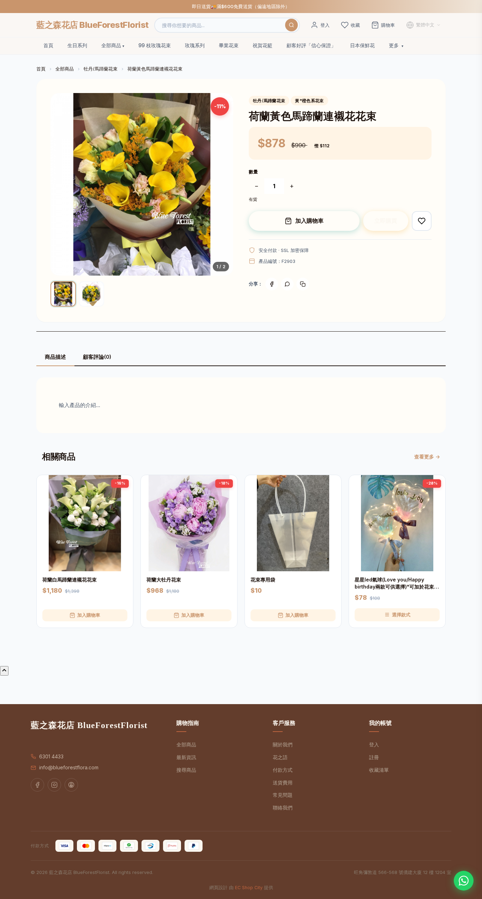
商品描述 (55, 356)
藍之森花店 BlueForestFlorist (92, 25)
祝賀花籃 (262, 45)
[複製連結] (302, 284)
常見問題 (283, 795)
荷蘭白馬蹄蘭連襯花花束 (69, 580)
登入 (374, 744)
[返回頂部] (4, 671)
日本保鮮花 (362, 45)
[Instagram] (54, 785)
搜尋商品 (186, 770)
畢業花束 (229, 45)
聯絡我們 (283, 808)
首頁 (48, 45)
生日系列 (77, 45)
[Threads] (71, 785)
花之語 (280, 757)
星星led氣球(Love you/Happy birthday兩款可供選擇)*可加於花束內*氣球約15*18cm (397, 583)
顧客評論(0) (97, 356)
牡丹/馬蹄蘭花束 (101, 69)
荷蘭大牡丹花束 (163, 580)
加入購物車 (309, 220)
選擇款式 (401, 614)
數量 (253, 171)
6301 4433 (51, 756)
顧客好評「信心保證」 (311, 45)
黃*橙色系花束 (309, 100)
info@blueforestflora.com (68, 767)
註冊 (374, 757)
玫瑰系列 (195, 45)
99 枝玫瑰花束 (154, 45)
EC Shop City (249, 887)
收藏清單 (379, 770)
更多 (394, 45)
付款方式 (283, 770)
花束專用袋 (263, 580)
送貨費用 (283, 783)
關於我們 (283, 744)
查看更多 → (427, 457)
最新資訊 (186, 757)
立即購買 (385, 220)
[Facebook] (271, 284)
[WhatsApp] (464, 881)
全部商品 (111, 45)
